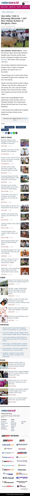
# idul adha (5, 130)
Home (3, 12)
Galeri (22, 423)
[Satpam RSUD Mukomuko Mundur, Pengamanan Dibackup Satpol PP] (4, 283)
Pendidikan (23, 422)
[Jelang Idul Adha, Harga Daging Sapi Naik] (25, 226)
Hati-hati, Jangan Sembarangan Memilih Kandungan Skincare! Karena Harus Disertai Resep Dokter (17, 291)
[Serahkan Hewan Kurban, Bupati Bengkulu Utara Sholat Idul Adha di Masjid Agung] (25, 188)
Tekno (12, 429)
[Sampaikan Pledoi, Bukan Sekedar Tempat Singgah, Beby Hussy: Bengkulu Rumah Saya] (4, 392)
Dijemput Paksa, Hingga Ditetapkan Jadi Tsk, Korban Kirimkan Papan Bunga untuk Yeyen (18, 373)
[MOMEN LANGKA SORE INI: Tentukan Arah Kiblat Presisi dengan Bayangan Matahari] (4, 365)
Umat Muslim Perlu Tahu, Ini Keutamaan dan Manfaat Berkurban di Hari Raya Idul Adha (9, 197)
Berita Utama (4, 6)
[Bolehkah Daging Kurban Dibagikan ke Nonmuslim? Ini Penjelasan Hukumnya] (25, 143)
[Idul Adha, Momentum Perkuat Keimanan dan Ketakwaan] (25, 152)
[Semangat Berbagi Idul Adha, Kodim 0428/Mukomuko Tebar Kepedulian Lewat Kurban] (25, 179)
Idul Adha (4, 60)
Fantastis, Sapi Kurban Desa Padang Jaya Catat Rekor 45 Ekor (9, 215)
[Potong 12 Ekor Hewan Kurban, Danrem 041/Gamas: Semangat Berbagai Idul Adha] (25, 160)
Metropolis (13, 424)
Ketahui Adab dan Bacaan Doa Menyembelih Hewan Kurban (10, 207)
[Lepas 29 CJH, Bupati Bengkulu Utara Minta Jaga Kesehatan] (4, 401)
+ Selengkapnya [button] (24, 489)
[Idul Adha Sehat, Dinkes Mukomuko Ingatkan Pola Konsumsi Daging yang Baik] (25, 169)
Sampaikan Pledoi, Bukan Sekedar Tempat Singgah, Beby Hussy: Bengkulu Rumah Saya (18, 391)
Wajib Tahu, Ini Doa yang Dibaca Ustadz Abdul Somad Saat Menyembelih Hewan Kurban (10, 270)
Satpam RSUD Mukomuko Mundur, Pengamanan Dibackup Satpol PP (18, 281)
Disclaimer (3, 422)
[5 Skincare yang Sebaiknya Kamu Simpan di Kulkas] (4, 319)
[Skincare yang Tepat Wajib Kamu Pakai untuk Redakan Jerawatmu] (4, 310)
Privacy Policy (4, 423)
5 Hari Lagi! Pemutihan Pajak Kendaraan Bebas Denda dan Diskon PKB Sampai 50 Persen (14, 339)
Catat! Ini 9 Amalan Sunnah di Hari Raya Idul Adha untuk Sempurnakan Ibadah (9, 261)
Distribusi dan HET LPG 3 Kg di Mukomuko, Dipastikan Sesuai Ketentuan (17, 382)
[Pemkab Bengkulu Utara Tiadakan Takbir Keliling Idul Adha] (25, 234)
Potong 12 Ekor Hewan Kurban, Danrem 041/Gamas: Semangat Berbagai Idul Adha (10, 159)
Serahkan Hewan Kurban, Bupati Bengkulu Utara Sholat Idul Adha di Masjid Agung (9, 187)
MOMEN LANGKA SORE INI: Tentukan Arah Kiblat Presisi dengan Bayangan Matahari (16, 364)
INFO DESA (24, 6)
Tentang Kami (4, 426)
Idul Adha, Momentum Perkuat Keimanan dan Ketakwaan (10, 150)
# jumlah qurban (9, 127)
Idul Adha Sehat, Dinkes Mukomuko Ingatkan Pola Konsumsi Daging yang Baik (9, 168)
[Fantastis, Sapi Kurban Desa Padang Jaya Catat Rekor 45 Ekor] (25, 216)
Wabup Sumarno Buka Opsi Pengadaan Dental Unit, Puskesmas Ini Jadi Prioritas (14, 329)
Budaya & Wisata (13, 426)
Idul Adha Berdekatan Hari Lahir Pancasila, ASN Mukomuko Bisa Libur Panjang (10, 251)
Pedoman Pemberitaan (4, 428)
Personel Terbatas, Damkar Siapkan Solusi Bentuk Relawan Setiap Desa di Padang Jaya (15, 333)
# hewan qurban (21, 127)
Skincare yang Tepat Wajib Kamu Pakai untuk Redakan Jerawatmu (18, 309)
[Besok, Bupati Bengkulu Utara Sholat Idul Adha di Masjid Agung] (25, 243)
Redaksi (3, 424)
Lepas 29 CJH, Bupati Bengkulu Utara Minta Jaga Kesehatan (17, 399)
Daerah (12, 430)
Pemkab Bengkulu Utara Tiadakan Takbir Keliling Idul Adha (9, 233)
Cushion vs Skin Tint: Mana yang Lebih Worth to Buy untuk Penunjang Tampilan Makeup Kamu (18, 301)
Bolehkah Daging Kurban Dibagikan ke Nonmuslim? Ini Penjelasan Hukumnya (9, 142)
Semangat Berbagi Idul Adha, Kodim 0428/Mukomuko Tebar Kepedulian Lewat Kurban (10, 178)
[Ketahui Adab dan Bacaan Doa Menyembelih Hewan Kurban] (25, 208)
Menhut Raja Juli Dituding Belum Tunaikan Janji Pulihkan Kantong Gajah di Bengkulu (14, 344)
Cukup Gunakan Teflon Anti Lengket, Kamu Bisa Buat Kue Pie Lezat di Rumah (14, 349)
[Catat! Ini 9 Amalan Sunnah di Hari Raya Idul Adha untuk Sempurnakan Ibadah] (25, 262)
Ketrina (19, 6)
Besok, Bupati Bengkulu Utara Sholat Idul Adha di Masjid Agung (9, 242)
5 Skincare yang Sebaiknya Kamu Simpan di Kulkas (18, 317)
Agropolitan (12, 6)
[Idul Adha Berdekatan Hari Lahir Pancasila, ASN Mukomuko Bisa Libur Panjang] (25, 252)
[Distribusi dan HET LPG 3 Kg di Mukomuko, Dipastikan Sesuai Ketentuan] (4, 383)
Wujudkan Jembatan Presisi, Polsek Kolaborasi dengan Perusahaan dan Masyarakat (12, 354)
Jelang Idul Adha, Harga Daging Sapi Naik (10, 224)
